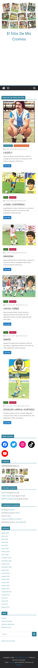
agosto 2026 (5, 533)
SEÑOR (3, 493)
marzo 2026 (5, 548)
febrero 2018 (5, 607)
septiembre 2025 (6, 567)
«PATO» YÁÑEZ (11, 308)
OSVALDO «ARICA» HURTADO (18, 409)
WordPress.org (6, 627)
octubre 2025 (5, 564)
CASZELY (7, 152)
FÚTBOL (5, 197)
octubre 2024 (5, 573)
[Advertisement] (19, 65)
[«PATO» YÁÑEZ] (19, 286)
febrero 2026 (5, 551)
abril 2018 (4, 604)
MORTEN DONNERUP (8, 499)
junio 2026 (4, 539)
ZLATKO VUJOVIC (6, 496)
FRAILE (18, 513)
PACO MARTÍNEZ (21, 522)
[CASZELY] (19, 122)
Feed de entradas (6, 621)
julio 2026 (4, 536)
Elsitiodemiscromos (21, 149)
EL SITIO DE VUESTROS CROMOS (21, 145)
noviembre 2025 (6, 561)
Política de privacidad (8, 641)
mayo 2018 (4, 601)
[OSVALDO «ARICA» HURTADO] (19, 378)
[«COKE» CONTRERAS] (19, 182)
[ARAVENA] (19, 234)
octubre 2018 (5, 595)
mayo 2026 (4, 542)
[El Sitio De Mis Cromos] (3, 88)
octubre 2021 (5, 582)
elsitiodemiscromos (24, 406)
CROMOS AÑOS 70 (8, 145)
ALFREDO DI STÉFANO (15, 519)
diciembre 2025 (6, 558)
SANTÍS (7, 339)
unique (3, 519)
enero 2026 (4, 555)
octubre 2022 (5, 579)
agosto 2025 (5, 570)
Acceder (3, 618)
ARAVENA (8, 256)
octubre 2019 (5, 588)
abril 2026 (4, 545)
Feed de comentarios (7, 624)
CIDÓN (12, 510)
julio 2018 (4, 598)
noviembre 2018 (6, 592)
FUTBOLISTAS (13, 197)
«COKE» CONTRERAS (14, 204)
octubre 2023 (5, 576)
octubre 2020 (5, 585)
